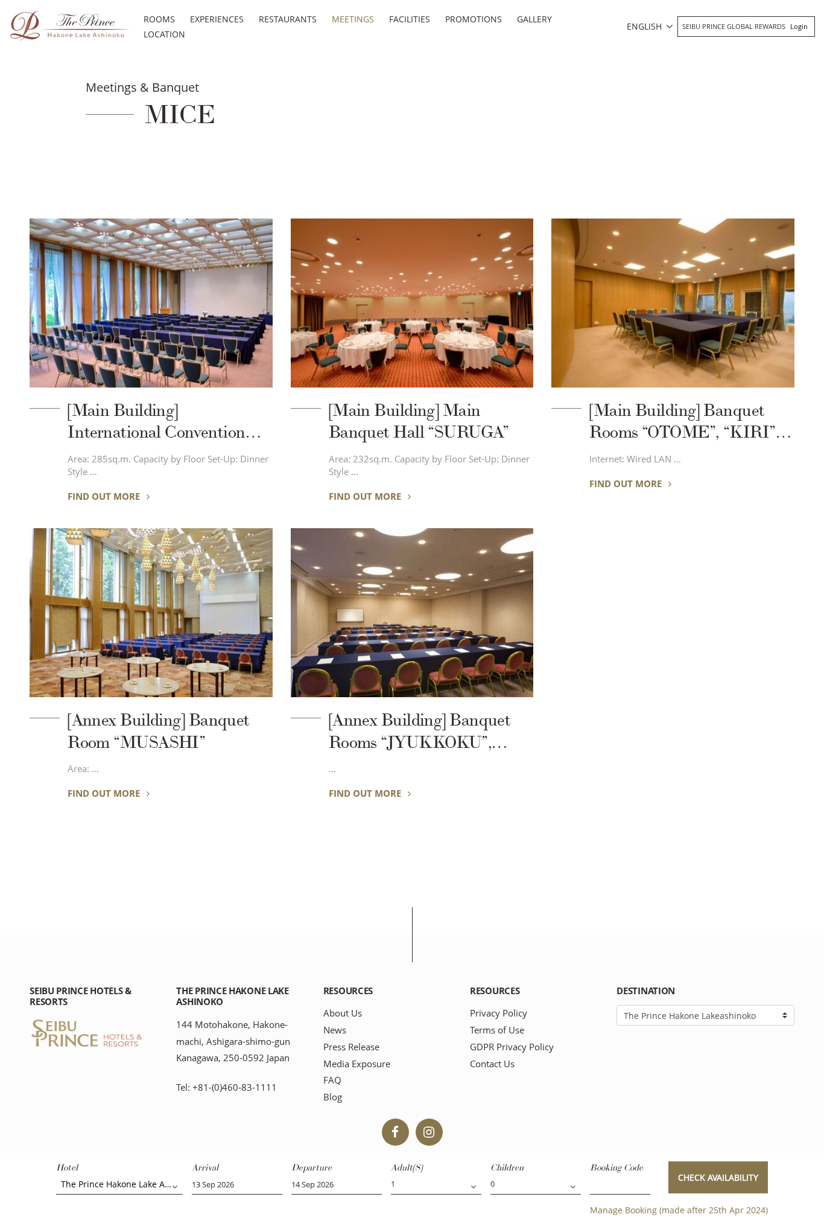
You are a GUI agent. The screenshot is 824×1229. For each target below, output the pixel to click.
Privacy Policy (498, 1013)
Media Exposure (356, 1064)
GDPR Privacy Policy (512, 1047)
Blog (332, 1097)
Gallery (534, 19)
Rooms (159, 19)
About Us (342, 1013)
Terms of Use (497, 1030)
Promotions (473, 19)
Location (164, 34)
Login (799, 26)
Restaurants (288, 19)
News (334, 1030)
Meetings (353, 19)
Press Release (351, 1047)
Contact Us (492, 1064)
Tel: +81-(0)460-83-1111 (226, 1087)
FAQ (332, 1080)
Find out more (105, 496)
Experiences (217, 19)
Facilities (409, 19)
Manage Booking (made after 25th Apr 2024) (679, 1210)
